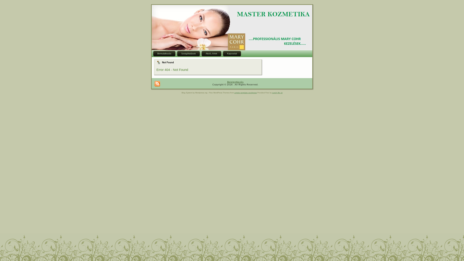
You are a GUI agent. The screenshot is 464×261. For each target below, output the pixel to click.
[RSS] (157, 84)
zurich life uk (277, 93)
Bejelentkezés (235, 82)
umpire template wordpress (245, 93)
